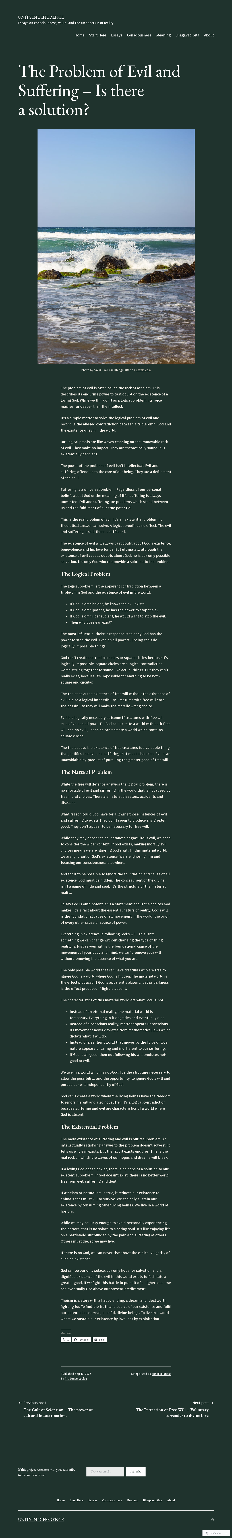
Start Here (97, 35)
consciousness (161, 1374)
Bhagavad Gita (187, 35)
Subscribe (135, 1471)
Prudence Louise (76, 1378)
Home (79, 35)
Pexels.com (143, 370)
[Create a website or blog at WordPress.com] (212, 1519)
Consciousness (139, 35)
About (209, 35)
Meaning (163, 35)
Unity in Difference (41, 17)
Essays (116, 35)
